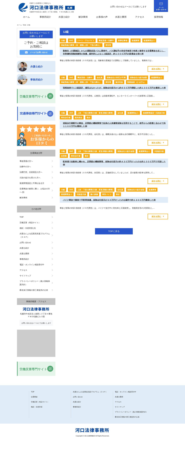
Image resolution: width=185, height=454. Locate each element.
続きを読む (156, 69)
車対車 (108, 45)
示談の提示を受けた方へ (30, 178)
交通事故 (34, 397)
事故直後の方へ (26, 161)
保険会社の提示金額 (138, 77)
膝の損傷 (94, 194)
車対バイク (107, 194)
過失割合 (78, 117)
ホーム (26, 17)
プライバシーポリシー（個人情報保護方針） (35, 283)
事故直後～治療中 (106, 40)
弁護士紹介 (64, 17)
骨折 (88, 117)
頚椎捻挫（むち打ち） (136, 82)
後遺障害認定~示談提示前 (154, 113)
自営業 (64, 156)
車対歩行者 (65, 117)
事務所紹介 (45, 17)
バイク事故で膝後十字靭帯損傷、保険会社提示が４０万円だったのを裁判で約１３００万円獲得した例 (109, 200)
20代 (71, 190)
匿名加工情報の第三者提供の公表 (34, 290)
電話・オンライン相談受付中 (32, 265)
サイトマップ (25, 276)
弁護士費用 (120, 17)
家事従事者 (122, 40)
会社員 (99, 77)
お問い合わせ (26, 242)
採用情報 (158, 17)
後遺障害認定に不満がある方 (32, 183)
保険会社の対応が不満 (116, 77)
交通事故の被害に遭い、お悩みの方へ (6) (35, 190)
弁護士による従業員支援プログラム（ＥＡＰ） (35, 235)
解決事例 (83, 17)
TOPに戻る (114, 231)
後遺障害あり (149, 40)
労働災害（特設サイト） (30, 222)
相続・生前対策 (36, 407)
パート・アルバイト (85, 40)
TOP (22, 217)
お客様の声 (102, 17)
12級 (29, 25)
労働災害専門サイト (33, 96)
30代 (71, 77)
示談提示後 (159, 151)
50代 (71, 40)
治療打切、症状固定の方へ (31, 172)
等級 (24, 25)
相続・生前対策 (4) (28, 228)
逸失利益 (119, 82)
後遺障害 (135, 40)
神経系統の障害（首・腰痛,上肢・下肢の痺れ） (81, 45)
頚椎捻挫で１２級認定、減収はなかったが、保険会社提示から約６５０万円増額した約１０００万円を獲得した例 (114, 88)
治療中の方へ (25, 167)
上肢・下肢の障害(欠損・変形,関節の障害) (95, 113)
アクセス (139, 17)
